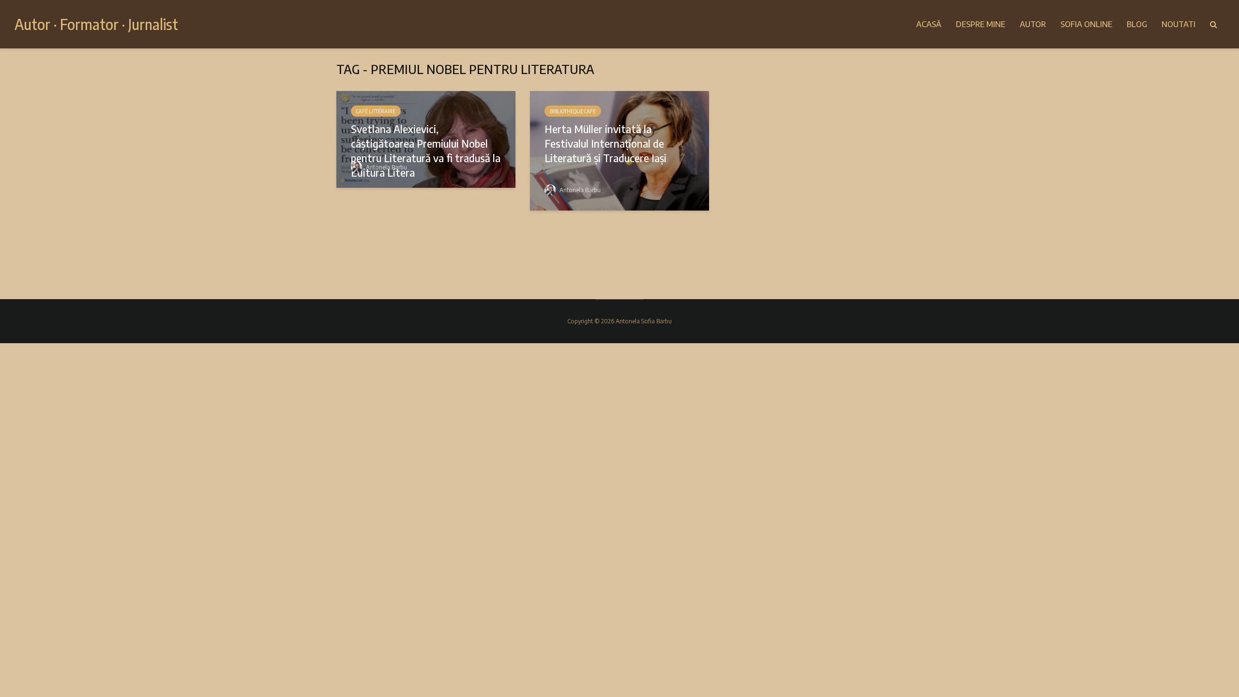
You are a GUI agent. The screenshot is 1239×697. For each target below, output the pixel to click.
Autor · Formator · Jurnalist (96, 24)
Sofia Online (1086, 24)
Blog (1137, 24)
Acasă (928, 24)
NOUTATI (1178, 24)
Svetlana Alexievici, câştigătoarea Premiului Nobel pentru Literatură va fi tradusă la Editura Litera (425, 150)
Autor (1033, 24)
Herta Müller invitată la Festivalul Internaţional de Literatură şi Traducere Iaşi (605, 143)
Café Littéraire (375, 111)
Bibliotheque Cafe (573, 111)
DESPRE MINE (980, 24)
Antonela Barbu (385, 167)
